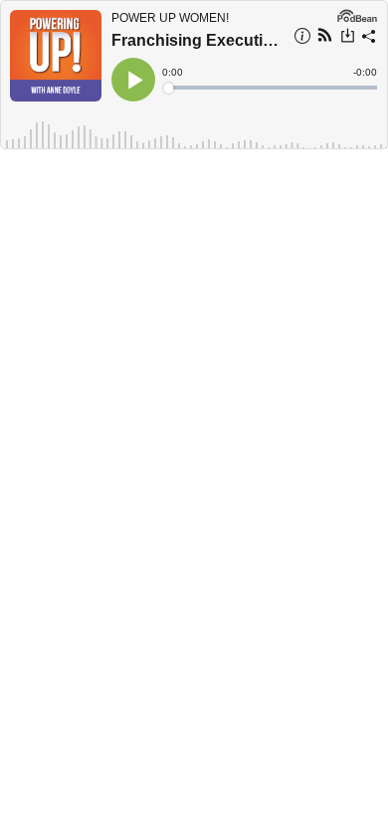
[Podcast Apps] (324, 38)
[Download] (347, 38)
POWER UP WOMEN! (170, 18)
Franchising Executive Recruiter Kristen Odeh (196, 40)
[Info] (302, 39)
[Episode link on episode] (55, 56)
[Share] (369, 39)
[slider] (271, 88)
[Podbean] (357, 14)
